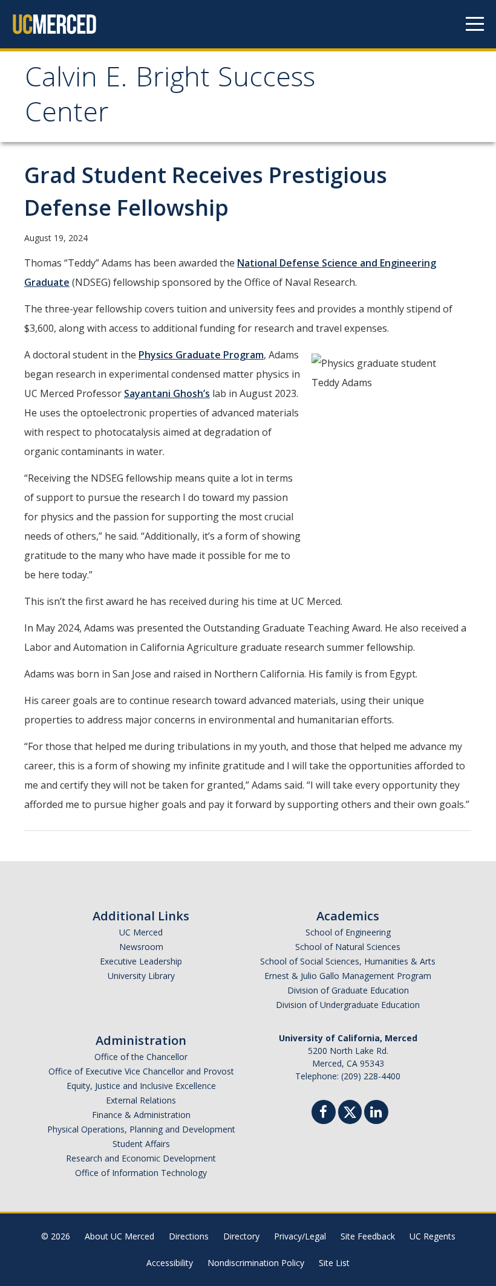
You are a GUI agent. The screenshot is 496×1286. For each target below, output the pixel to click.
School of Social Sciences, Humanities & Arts (348, 961)
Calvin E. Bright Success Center (170, 98)
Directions (189, 1236)
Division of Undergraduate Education (348, 1004)
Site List (334, 1262)
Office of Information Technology (141, 1172)
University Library (141, 975)
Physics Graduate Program (201, 354)
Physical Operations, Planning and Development (141, 1129)
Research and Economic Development (141, 1158)
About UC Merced (119, 1236)
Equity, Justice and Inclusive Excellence (141, 1085)
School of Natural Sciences (347, 946)
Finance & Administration (141, 1114)
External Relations (141, 1100)
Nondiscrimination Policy (255, 1262)
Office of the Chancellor (141, 1056)
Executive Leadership (141, 961)
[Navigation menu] (475, 24)
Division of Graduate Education (348, 990)
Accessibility (169, 1262)
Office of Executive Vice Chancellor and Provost (141, 1071)
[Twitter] (350, 1110)
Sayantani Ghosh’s (167, 393)
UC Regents (432, 1236)
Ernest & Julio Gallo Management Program (347, 975)
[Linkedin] (376, 1113)
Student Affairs (141, 1143)
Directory (241, 1236)
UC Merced (141, 932)
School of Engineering (348, 932)
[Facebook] (324, 1113)
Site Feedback (368, 1236)
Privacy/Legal (300, 1236)
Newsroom (141, 946)
